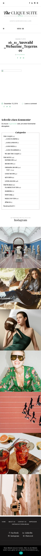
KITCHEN (8, 177)
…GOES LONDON (11, 143)
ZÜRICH (7, 202)
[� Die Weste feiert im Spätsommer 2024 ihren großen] (20, 288)
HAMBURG (8, 191)
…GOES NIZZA (10, 146)
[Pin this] (23, 57)
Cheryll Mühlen (21, 54)
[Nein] (39, 551)
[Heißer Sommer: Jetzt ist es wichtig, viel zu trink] (20, 453)
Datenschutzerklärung (20, 524)
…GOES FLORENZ (11, 139)
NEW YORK (8, 195)
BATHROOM (9, 160)
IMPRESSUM (33, 521)
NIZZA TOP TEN (10, 199)
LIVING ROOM (10, 181)
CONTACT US (22, 521)
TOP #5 (8, 170)
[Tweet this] (20, 57)
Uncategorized (8, 206)
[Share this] (17, 57)
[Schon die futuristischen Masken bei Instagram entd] (20, 329)
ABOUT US (12, 521)
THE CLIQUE (7, 136)
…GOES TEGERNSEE (12, 150)
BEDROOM (9, 164)
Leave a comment (30, 104)
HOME (4, 521)
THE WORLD (7, 185)
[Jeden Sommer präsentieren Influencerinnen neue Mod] (20, 371)
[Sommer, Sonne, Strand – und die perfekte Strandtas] (20, 494)
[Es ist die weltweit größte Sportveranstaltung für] (20, 412)
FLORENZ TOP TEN (11, 187)
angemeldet (13, 124)
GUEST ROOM (10, 174)
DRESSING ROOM (11, 167)
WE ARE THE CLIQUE (12, 154)
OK (21, 553)
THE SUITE (7, 157)
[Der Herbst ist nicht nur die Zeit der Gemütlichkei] (20, 247)
